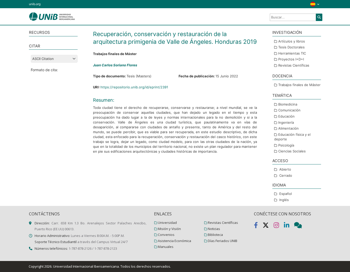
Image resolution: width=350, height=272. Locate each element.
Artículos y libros (291, 41)
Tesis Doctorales (291, 47)
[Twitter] (268, 226)
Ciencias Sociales (292, 151)
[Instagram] (279, 226)
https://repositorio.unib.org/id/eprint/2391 (134, 87)
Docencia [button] (282, 76)
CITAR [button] (34, 46)
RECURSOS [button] (39, 32)
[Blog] (300, 226)
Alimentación (288, 128)
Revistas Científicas (293, 65)
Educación (286, 116)
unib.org (34, 4)
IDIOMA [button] (279, 185)
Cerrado (285, 175)
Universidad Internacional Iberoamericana (86, 266)
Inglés (284, 200)
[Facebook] (258, 226)
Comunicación (289, 110)
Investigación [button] (287, 32)
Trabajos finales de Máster (299, 85)
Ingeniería (286, 122)
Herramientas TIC (292, 53)
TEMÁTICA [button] (282, 95)
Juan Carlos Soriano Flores (115, 65)
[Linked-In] (289, 226)
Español (285, 194)
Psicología (286, 145)
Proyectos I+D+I (291, 59)
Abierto (285, 169)
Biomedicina (287, 104)
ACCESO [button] (280, 160)
